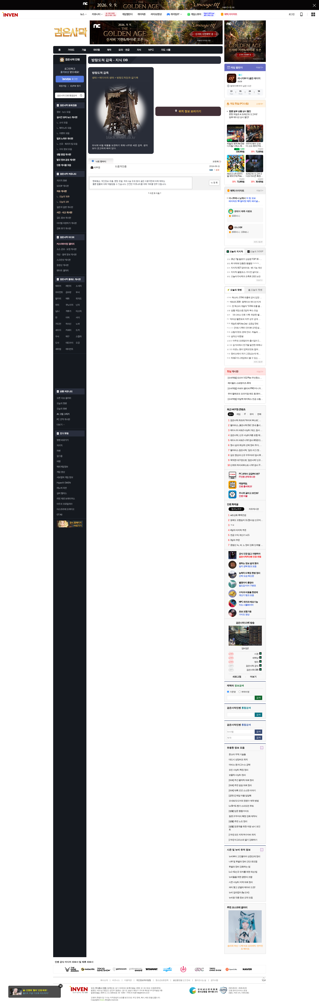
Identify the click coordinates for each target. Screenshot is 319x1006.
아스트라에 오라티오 (65, 509)
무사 (78, 292)
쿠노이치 (69, 305)
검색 (81, 95)
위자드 (78, 298)
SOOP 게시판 (63, 186)
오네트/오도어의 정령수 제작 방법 (244, 800)
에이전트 (69, 349)
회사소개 (104, 980)
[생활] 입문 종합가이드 (239, 811)
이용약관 (128, 980)
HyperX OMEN (64, 482)
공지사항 (214, 980)
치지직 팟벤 (62, 180)
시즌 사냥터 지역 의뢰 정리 (241, 882)
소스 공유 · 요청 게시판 (67, 249)
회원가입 (62, 86)
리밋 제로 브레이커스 (66, 498)
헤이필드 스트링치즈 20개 (239, 383)
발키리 (58, 298)
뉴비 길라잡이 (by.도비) (239, 892)
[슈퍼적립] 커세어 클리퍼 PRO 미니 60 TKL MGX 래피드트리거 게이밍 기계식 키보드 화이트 (245, 388)
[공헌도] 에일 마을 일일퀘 (240, 795)
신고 (217, 170)
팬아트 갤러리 (63, 270)
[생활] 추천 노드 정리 (238, 821)
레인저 (68, 286)
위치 (57, 305)
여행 (58, 461)
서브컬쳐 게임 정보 (65, 477)
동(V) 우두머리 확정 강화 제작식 (243, 816)
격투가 (68, 311)
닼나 (57, 311)
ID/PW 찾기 (75, 86)
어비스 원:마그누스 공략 (239, 764)
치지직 (59, 445)
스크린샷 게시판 (63, 260)
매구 (67, 336)
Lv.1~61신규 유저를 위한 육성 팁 (243, 872)
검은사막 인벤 (72, 59)
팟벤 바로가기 (63, 440)
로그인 (291, 14)
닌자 (78, 305)
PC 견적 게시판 (63, 419)
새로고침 (257, 242)
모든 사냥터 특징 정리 (238, 770)
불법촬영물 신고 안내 (181, 980)
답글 (211, 170)
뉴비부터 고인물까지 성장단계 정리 (244, 856)
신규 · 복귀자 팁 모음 (68, 144)
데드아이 (69, 342)
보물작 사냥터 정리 (237, 775)
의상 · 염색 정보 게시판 (67, 254)
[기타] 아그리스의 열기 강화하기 (243, 840)
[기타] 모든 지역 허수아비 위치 (242, 834)
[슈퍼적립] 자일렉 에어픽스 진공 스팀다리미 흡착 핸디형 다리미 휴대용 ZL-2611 (245, 399)
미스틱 (78, 311)
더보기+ (259, 67)
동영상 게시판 (63, 265)
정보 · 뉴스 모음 (63, 112)
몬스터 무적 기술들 (237, 754)
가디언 (58, 323)
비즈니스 (116, 980)
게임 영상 (61, 472)
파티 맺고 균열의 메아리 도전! (242, 887)
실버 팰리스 (62, 493)
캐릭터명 (245, 692)
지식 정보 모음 (65, 149)
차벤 (58, 450)
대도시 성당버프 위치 (238, 759)
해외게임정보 (62, 466)
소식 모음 (63, 122)
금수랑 (68, 292)
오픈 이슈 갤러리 (64, 398)
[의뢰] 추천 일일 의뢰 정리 (240, 785)
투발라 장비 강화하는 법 (239, 866)
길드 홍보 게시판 (64, 217)
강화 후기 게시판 (64, 228)
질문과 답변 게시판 (65, 207)
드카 (78, 330)
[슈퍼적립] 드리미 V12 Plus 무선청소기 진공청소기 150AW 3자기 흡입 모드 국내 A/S (245, 377)
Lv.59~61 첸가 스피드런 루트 (241, 806)
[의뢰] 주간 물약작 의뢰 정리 (241, 780)
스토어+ (259, 104)
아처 (67, 317)
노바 (78, 323)
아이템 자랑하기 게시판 (67, 223)
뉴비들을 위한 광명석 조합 (240, 877)
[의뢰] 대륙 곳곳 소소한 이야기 (242, 790)
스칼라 (78, 336)
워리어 (58, 286)
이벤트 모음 (64, 133)
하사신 (68, 323)
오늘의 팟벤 (62, 408)
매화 (67, 298)
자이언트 (59, 292)
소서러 (78, 286)
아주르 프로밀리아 (64, 504)
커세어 (68, 330)
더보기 (253, 676)
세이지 (58, 330)
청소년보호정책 (162, 980)
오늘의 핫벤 (62, 403)
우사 (57, 336)
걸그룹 (59, 456)
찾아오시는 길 (200, 980)
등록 (214, 183)
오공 (78, 342)
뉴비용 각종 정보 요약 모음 (241, 897)
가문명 (233, 692)
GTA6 (59, 514)
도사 (57, 342)
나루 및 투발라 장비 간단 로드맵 (243, 861)
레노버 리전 (62, 488)
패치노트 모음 (65, 128)
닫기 (60, 986)
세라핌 (58, 349)
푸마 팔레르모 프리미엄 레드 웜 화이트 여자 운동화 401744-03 (245, 393)
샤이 (78, 317)
